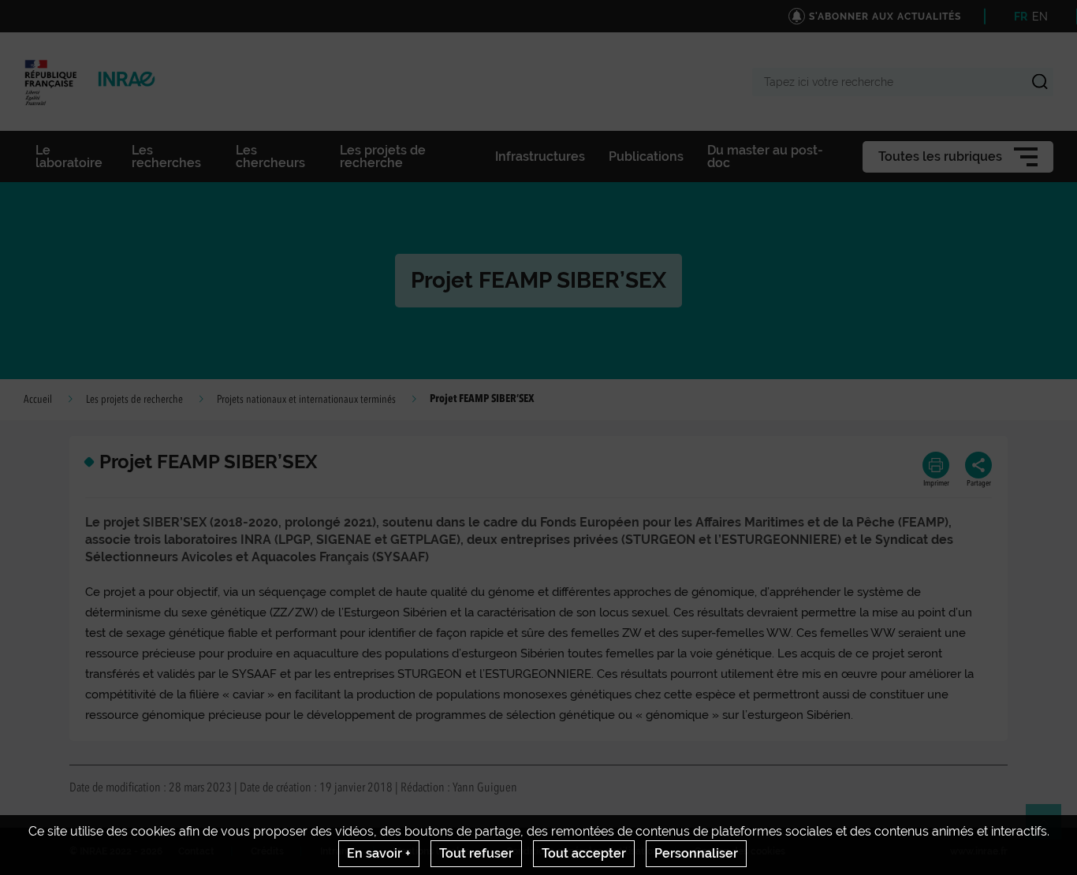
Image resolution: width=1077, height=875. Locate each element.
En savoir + (379, 853)
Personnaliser (696, 853)
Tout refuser (476, 853)
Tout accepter (584, 853)
